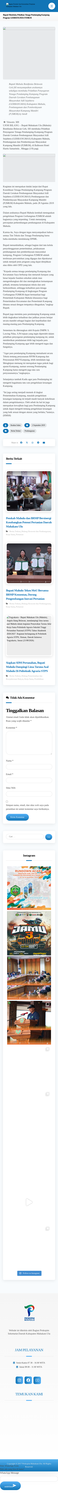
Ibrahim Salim (16, 425)
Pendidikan (39, 679)
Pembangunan (30, 431)
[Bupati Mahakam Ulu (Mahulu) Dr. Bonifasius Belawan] (29, 978)
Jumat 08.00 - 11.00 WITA (30, 1367)
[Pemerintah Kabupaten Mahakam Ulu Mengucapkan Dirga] (29, 1157)
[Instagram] (19, 1380)
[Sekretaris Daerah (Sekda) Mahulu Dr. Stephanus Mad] (29, 1202)
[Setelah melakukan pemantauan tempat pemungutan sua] (29, 1247)
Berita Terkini (16, 431)
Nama (9, 760)
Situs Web (10, 788)
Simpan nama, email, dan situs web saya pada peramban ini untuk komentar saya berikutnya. (27, 807)
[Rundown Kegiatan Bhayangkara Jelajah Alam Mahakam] (29, 933)
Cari (48, 837)
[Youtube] (37, 1380)
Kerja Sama (10, 534)
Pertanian (19, 534)
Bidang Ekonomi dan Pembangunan (36, 531)
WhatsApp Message (9, 1473)
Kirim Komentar (17, 817)
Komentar (11, 727)
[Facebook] (28, 1380)
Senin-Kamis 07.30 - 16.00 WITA (30, 1363)
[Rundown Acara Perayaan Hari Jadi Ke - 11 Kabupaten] (29, 888)
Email (9, 774)
